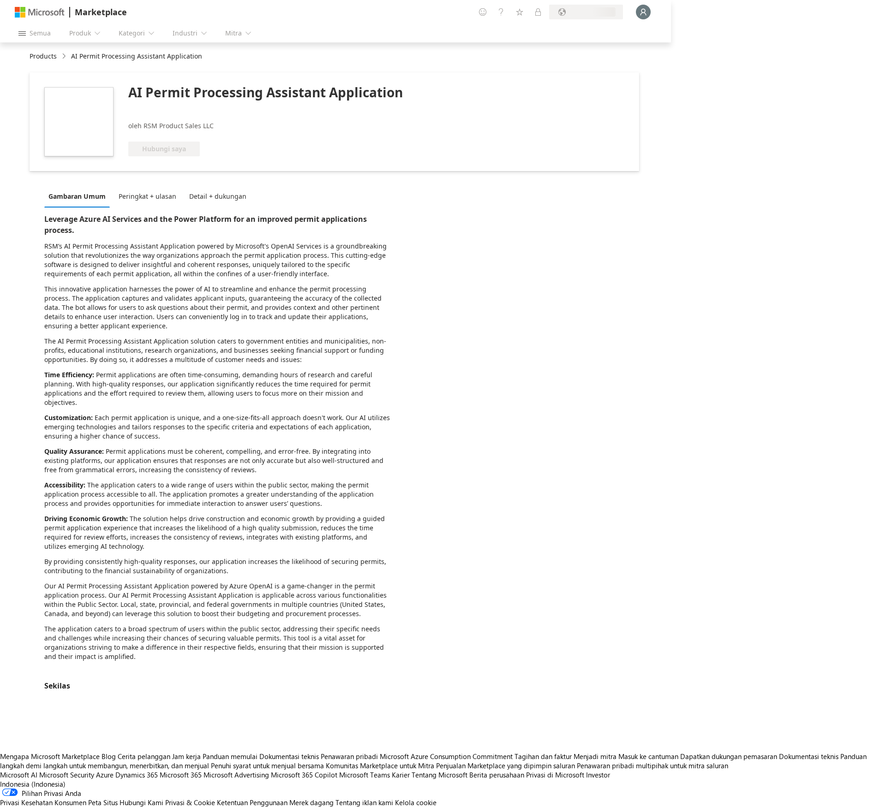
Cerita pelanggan (144, 756)
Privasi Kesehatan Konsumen (43, 802)
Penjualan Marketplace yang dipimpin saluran (505, 765)
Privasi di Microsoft (555, 774)
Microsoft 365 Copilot (304, 774)
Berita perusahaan (496, 774)
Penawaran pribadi (349, 756)
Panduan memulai (230, 756)
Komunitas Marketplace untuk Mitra (380, 765)
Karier (401, 774)
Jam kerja (186, 756)
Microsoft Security (66, 774)
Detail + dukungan (217, 196)
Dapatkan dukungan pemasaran (728, 756)
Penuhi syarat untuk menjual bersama (267, 765)
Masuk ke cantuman (648, 756)
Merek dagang (311, 802)
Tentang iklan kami (364, 802)
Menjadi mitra (595, 756)
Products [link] (43, 56)
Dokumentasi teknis (289, 756)
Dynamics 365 (136, 774)
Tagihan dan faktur (543, 756)
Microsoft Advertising (236, 774)
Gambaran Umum (77, 196)
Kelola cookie (416, 802)
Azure (105, 774)
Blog (109, 756)
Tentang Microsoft (439, 774)
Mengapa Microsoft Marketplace (50, 756)
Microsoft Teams (364, 774)
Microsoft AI (18, 774)
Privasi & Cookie (190, 802)
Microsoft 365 (181, 774)
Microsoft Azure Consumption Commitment (447, 756)
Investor (598, 774)
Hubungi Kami (141, 802)
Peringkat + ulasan (147, 196)
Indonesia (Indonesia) (33, 784)
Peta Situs (103, 802)
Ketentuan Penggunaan (252, 802)
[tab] (79, 196)
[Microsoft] (40, 12)
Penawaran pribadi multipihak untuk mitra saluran (652, 765)
